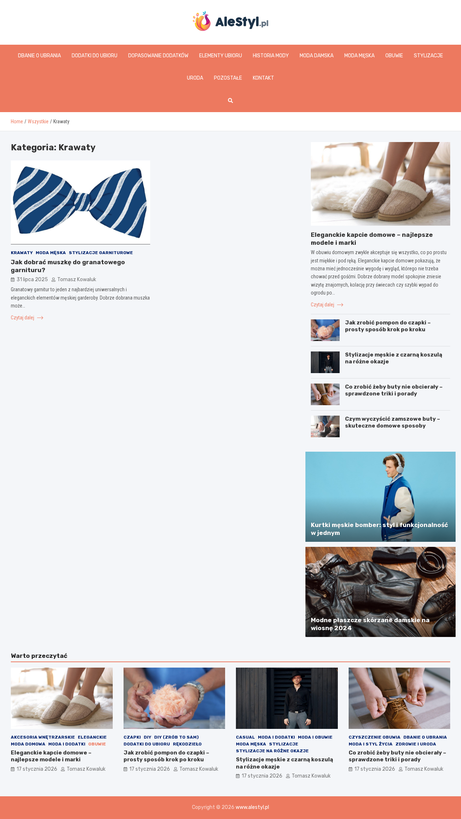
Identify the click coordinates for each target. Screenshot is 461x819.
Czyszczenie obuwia (374, 737)
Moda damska (317, 56)
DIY (147, 737)
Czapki (132, 737)
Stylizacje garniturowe (101, 252)
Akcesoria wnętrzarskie (43, 737)
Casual (245, 737)
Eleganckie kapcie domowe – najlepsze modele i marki (51, 756)
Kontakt (263, 78)
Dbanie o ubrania (39, 56)
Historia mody (271, 56)
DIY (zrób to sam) (176, 737)
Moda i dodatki (66, 744)
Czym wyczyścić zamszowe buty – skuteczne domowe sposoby (392, 422)
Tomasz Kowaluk (76, 279)
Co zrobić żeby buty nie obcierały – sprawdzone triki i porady (394, 390)
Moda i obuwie (315, 737)
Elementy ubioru (220, 56)
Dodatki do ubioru (94, 56)
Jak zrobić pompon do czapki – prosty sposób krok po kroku (388, 326)
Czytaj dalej (23, 317)
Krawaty (22, 252)
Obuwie (394, 56)
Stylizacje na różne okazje (272, 750)
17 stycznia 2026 (37, 769)
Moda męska (359, 56)
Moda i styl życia (371, 744)
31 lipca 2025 (32, 279)
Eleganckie (92, 737)
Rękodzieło (187, 744)
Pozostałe (228, 78)
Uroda (195, 78)
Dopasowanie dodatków (158, 56)
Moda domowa (28, 744)
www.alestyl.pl (252, 807)
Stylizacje (428, 56)
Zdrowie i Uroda (415, 744)
